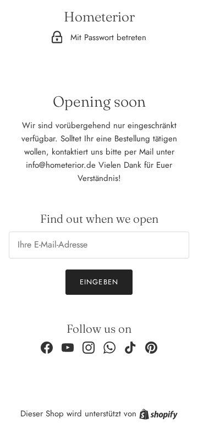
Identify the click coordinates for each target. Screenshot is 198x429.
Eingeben (99, 282)
